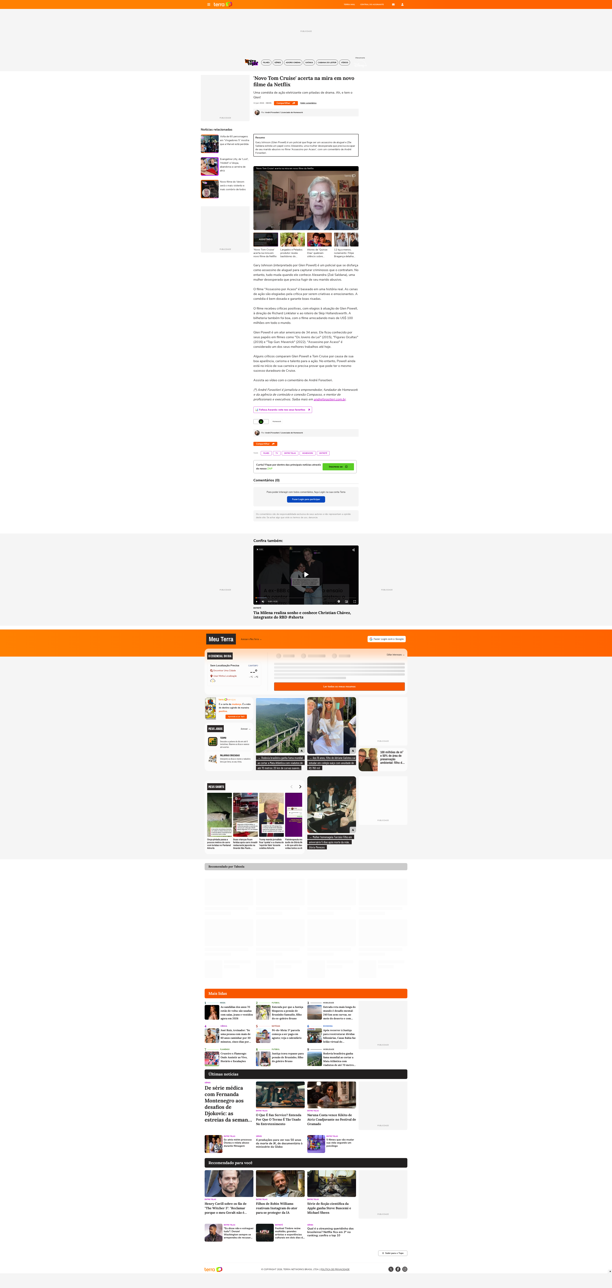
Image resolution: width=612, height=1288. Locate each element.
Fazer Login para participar (306, 499)
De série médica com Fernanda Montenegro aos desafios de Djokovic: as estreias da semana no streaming (228, 1104)
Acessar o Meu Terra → (251, 638)
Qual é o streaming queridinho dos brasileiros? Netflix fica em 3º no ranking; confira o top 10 (330, 1232)
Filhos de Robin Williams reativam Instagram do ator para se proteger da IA (276, 1208)
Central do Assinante (372, 4)
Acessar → (246, 728)
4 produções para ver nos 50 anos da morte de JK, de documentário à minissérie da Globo (279, 1143)
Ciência (223, 1026)
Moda (222, 1003)
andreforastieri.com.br (330, 399)
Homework (307, 453)
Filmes (266, 453)
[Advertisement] (383, 1144)
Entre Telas (290, 453)
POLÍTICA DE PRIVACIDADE (335, 1269)
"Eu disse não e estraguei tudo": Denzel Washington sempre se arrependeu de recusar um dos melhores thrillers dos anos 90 (238, 1233)
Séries (208, 1083)
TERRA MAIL (349, 4)
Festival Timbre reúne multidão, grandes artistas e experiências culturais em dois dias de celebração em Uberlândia (289, 1233)
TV (277, 453)
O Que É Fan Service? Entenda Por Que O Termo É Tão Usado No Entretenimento (278, 1119)
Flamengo (225, 1049)
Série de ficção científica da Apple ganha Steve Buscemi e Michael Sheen (329, 1208)
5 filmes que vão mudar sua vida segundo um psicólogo (340, 1143)
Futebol (276, 1003)
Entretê (323, 453)
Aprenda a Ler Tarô (236, 716)
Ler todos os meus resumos (339, 686)
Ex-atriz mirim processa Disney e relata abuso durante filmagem (238, 1143)
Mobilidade (328, 1003)
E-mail (393, 4)
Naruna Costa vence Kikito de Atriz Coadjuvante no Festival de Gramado (331, 1119)
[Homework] (261, 421)
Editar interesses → (396, 654)
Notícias (276, 1026)
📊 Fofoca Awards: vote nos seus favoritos (280, 410)
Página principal (223, 4)
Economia (328, 1026)
